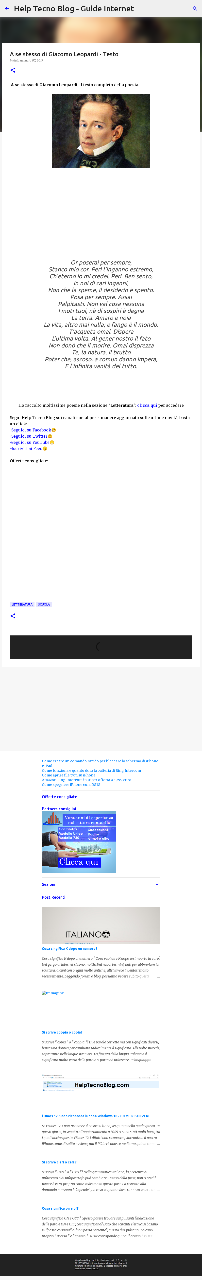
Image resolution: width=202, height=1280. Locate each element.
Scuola (44, 604)
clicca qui (147, 405)
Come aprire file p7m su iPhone (68, 775)
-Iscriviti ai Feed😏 (28, 448)
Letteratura (22, 604)
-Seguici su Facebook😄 (33, 429)
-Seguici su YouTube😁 (32, 442)
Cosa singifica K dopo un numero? (69, 949)
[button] (13, 70)
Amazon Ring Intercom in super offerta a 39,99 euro (86, 780)
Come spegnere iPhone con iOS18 (71, 784)
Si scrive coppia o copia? (62, 1032)
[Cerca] (195, 9)
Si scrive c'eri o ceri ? (59, 1162)
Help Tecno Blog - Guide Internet (74, 8)
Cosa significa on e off (60, 1208)
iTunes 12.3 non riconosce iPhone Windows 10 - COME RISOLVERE (96, 1116)
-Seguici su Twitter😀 (31, 436)
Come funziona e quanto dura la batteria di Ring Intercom (91, 770)
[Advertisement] (101, 216)
